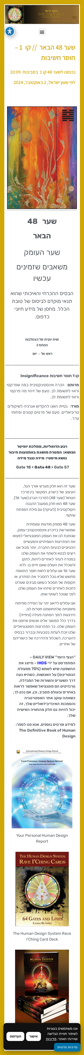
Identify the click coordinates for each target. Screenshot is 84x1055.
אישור (33, 1036)
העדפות (15, 1036)
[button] (42, 31)
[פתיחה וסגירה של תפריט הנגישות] (10, 31)
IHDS (42, 663)
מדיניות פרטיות (67, 1047)
